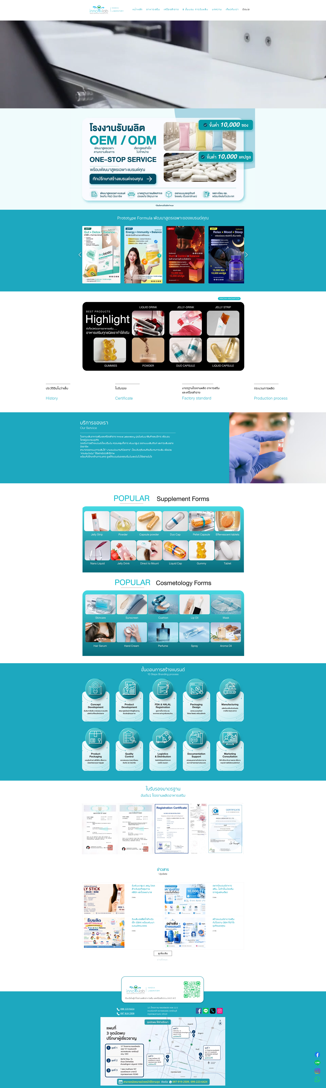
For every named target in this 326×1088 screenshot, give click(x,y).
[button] (153, 9)
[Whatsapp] (317, 1079)
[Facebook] (317, 1054)
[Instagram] (317, 1071)
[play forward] (246, 255)
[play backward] (80, 255)
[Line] (317, 1062)
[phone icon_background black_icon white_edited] (213, 1011)
